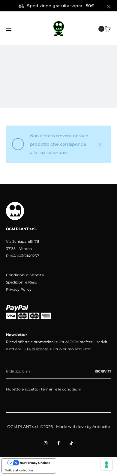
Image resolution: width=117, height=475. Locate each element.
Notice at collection (19, 470)
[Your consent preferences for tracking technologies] (106, 464)
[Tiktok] (71, 443)
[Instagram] (45, 443)
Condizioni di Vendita (25, 275)
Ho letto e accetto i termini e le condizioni (43, 389)
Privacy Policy (19, 289)
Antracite (101, 426)
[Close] (108, 6)
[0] (108, 29)
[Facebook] (58, 443)
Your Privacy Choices (34, 463)
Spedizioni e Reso (21, 282)
